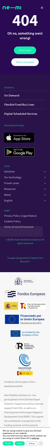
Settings (32, 443)
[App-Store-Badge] (19, 133)
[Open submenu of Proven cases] (44, 183)
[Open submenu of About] (44, 194)
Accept (8, 443)
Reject (19, 443)
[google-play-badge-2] (19, 146)
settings (35, 438)
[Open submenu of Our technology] (44, 177)
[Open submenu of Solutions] (44, 171)
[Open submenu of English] (44, 200)
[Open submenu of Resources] (44, 189)
